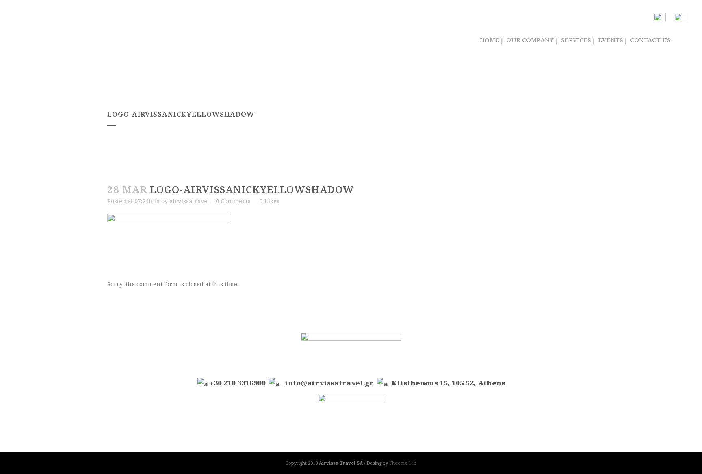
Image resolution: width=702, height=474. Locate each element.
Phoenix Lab (402, 463)
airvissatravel (189, 201)
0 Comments (233, 201)
